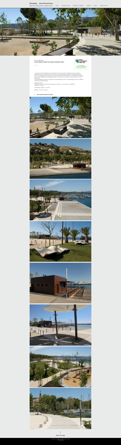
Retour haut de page (60, 435)
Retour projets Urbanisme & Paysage (45, 94)
